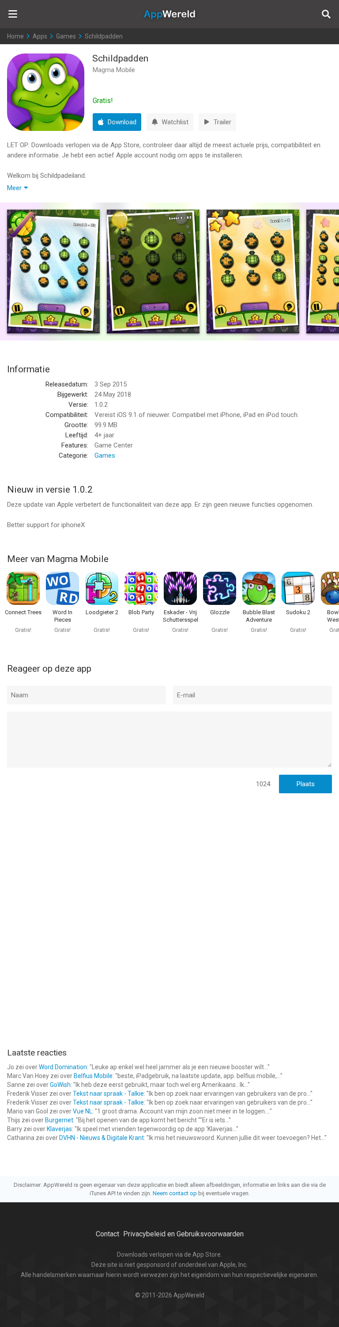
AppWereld (169, 14)
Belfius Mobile (93, 1075)
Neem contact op (175, 1193)
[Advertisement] (169, 858)
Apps (40, 36)
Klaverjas (59, 1128)
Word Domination (63, 1067)
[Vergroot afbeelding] (53, 271)
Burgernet (59, 1120)
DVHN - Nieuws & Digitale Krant (101, 1137)
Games (66, 36)
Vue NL (82, 1111)
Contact (107, 1234)
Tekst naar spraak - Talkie (108, 1093)
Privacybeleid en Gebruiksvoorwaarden (183, 1234)
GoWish (60, 1084)
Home (15, 36)
